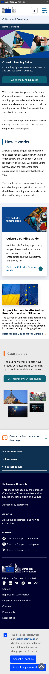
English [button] (34, 10)
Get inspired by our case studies (24, 378)
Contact (6, 588)
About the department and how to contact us (20, 521)
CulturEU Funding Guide (22, 238)
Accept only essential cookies (29, 667)
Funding (15, 26)
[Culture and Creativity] (9, 9)
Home (5, 26)
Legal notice (8, 617)
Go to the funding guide (24, 79)
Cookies (6, 606)
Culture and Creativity (14, 484)
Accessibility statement (15, 504)
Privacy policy (9, 612)
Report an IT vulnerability (15, 594)
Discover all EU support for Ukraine (22, 333)
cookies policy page (25, 639)
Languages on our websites (16, 600)
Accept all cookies (23, 659)
